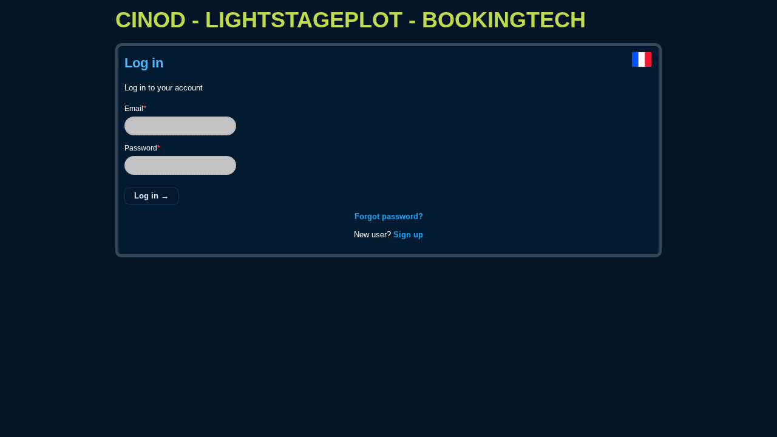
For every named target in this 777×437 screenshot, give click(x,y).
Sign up (408, 234)
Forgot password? (389, 216)
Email (135, 108)
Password (142, 148)
